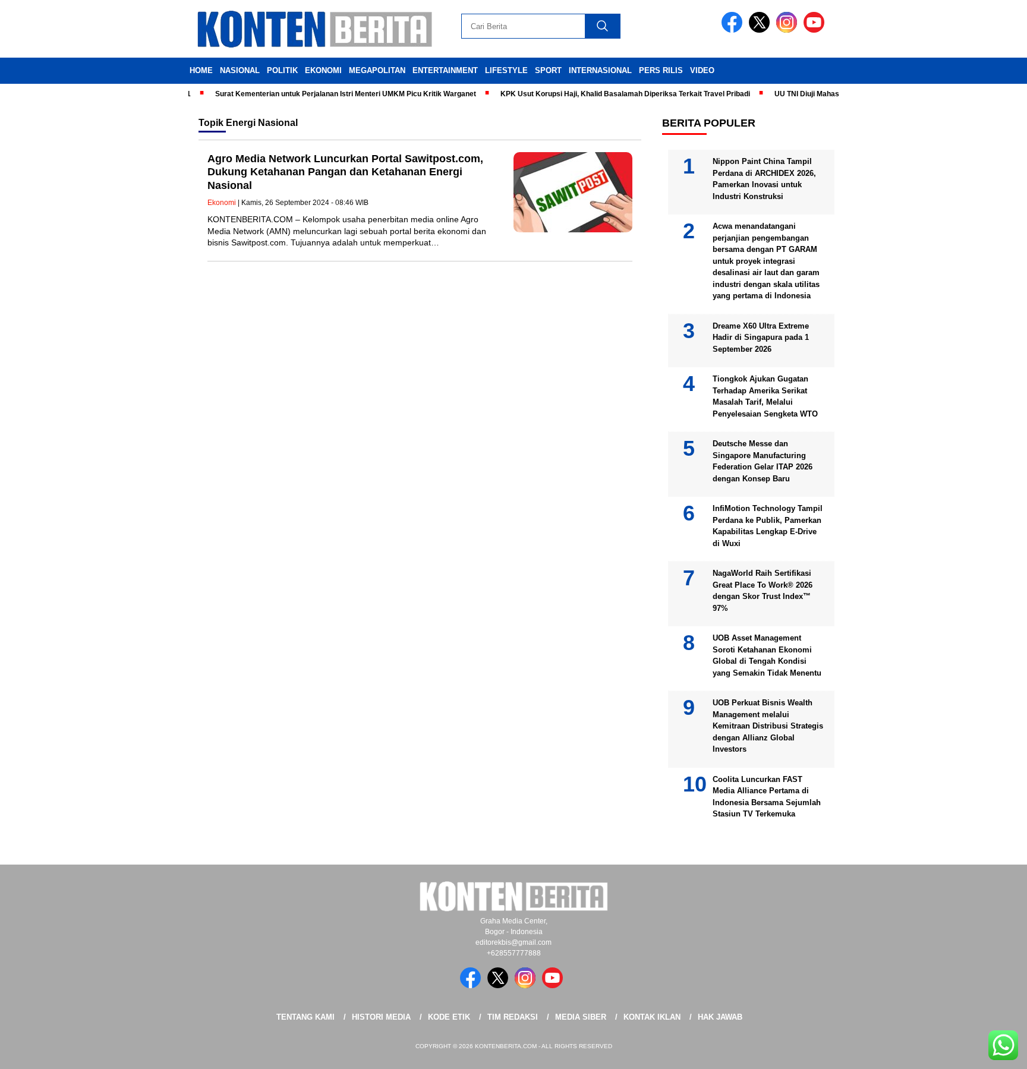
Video (702, 70)
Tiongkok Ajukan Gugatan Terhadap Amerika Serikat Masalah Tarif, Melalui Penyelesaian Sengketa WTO (765, 396)
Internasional (600, 70)
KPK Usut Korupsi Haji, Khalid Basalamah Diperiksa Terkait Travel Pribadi (610, 94)
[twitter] (761, 30)
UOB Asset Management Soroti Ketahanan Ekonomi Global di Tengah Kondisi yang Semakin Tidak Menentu (767, 655)
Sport (548, 70)
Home (201, 70)
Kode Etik (449, 1017)
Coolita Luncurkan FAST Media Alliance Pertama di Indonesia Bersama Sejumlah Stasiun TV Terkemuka (767, 797)
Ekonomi (323, 70)
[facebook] (734, 30)
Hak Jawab (720, 1017)
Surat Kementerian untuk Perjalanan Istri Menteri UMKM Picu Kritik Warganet (330, 94)
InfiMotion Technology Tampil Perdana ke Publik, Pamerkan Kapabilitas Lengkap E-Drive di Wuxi (768, 526)
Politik (282, 70)
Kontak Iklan (652, 1017)
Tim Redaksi (512, 1017)
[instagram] (788, 30)
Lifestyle (506, 70)
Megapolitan (377, 70)
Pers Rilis (661, 70)
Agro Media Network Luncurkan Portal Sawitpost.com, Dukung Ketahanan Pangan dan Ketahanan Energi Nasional (345, 172)
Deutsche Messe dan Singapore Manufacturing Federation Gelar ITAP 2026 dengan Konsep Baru (762, 461)
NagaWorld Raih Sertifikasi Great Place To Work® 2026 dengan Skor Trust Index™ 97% (762, 591)
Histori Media (381, 1017)
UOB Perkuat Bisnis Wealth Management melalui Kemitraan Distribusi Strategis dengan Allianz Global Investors (768, 725)
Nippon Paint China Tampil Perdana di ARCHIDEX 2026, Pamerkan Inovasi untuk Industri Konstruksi (764, 179)
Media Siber (580, 1017)
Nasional (240, 70)
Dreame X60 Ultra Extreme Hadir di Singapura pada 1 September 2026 (761, 337)
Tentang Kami (305, 1017)
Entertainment (445, 70)
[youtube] (816, 30)
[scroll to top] (986, 1051)
